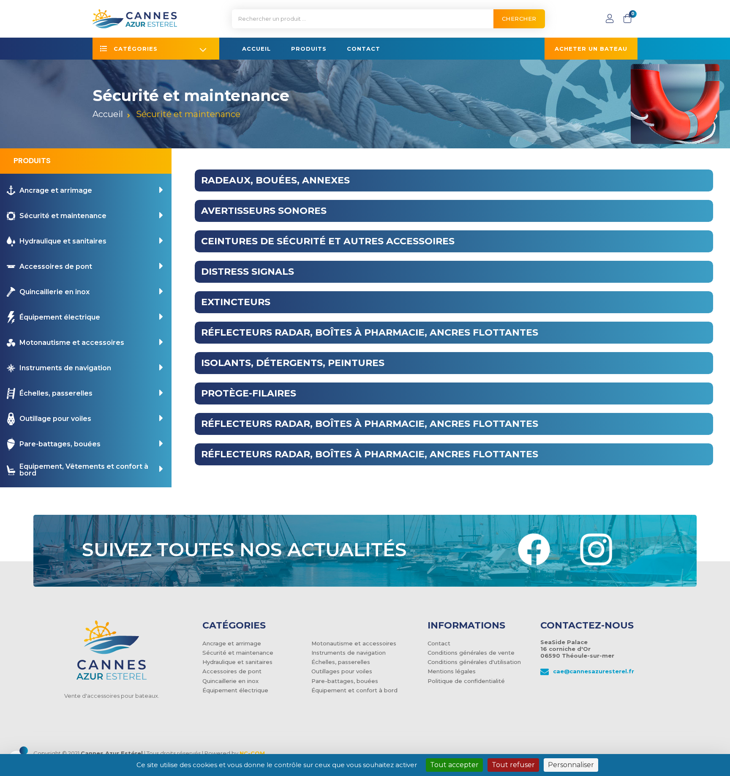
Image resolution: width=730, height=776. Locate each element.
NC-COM (252, 753)
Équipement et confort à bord (354, 690)
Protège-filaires (248, 393)
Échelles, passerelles (56, 393)
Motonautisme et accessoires (71, 342)
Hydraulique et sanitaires (62, 241)
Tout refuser (513, 765)
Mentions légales (452, 671)
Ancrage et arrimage (55, 190)
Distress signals (247, 271)
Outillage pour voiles (55, 418)
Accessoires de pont (55, 266)
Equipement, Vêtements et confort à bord (83, 470)
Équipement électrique (59, 317)
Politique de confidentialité (466, 681)
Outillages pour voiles (341, 671)
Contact (439, 643)
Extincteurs (235, 302)
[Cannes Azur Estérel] (111, 656)
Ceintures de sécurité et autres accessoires (328, 241)
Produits (32, 161)
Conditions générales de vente (471, 652)
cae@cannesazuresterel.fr (593, 671)
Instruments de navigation (65, 368)
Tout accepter (454, 765)
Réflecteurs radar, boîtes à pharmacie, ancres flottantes (369, 332)
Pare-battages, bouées (60, 444)
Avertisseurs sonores (264, 210)
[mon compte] (609, 19)
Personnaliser (571, 765)
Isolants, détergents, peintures (292, 363)
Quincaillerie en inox (54, 292)
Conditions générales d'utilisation (474, 662)
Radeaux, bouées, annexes (275, 180)
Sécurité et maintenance (62, 216)
